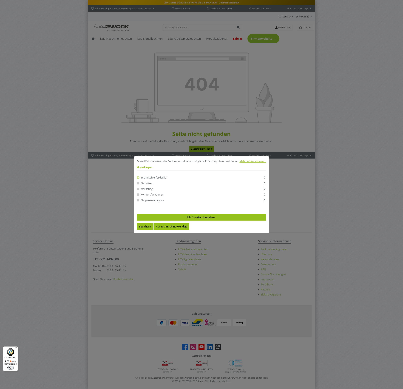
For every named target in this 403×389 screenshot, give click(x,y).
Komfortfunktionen (152, 194)
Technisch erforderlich (154, 177)
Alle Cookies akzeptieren (201, 217)
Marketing (147, 189)
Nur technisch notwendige (171, 226)
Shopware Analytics (152, 200)
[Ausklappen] (264, 177)
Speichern (145, 226)
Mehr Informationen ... (253, 161)
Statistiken (147, 183)
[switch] (10, 367)
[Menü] (16, 348)
